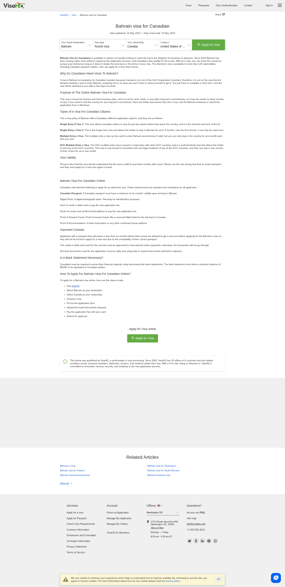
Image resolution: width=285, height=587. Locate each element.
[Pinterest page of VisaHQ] (209, 541)
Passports (203, 5)
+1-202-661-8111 (196, 529)
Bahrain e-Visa (67, 465)
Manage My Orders (117, 523)
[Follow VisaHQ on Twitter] (189, 541)
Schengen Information (78, 541)
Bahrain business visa (158, 475)
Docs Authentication (226, 5)
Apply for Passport (77, 518)
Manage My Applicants (119, 518)
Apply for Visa (210, 44)
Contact (248, 5)
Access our (196, 512)
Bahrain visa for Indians (72, 470)
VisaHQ (75, 286)
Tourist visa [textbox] (101, 46)
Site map (191, 518)
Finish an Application (118, 512)
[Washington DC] (163, 513)
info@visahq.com (196, 523)
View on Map (157, 527)
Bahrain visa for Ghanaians (161, 465)
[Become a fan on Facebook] (196, 541)
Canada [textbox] (132, 46)
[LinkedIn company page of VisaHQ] (202, 541)
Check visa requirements (81, 523)
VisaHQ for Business (118, 532)
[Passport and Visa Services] (14, 5)
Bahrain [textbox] (66, 46)
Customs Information (78, 529)
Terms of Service (76, 552)
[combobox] (76, 45)
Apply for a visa (75, 512)
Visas (189, 5)
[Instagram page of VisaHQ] (215, 541)
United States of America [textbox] (175, 46)
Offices (151, 505)
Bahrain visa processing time (75, 475)
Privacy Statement (77, 546)
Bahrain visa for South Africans (163, 470)
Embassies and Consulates (81, 535)
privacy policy (173, 581)
